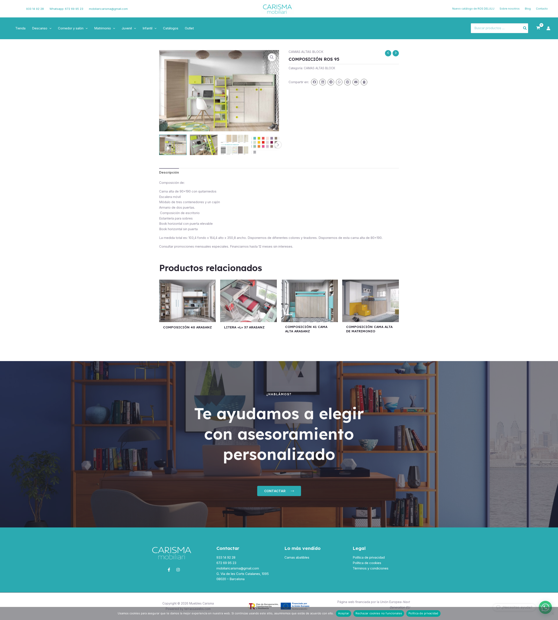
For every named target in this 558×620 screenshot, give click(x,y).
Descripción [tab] (169, 172)
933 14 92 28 (35, 8)
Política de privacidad (369, 557)
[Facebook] (10, 9)
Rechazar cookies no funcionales (379, 613)
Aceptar (343, 613)
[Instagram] (17, 9)
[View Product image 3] (234, 145)
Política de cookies (367, 563)
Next (278, 145)
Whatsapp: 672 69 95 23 (66, 8)
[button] (49, 28)
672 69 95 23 (226, 563)
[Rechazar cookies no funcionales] (552, 613)
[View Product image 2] (203, 145)
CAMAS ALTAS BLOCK (306, 52)
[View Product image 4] (265, 145)
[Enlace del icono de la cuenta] (548, 28)
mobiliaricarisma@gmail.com (108, 8)
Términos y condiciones (370, 568)
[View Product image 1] (173, 145)
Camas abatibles (296, 557)
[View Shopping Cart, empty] (538, 28)
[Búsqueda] (525, 28)
